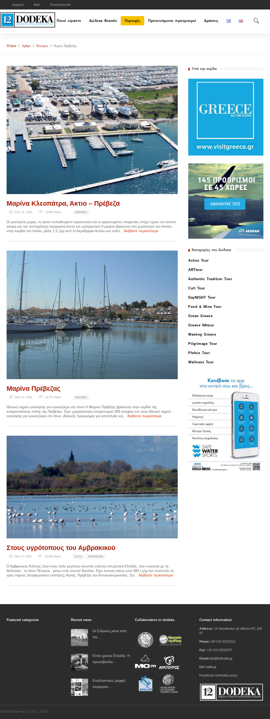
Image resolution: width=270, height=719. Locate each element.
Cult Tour (196, 288)
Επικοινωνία (60, 5)
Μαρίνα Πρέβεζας (33, 388)
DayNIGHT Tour (202, 297)
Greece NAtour (201, 325)
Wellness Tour (201, 362)
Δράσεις (211, 21)
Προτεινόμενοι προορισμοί (172, 21)
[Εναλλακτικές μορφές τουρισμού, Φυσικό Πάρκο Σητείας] (79, 687)
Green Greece (200, 316)
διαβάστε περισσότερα (141, 231)
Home (11, 46)
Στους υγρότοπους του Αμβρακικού (61, 547)
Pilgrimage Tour (202, 344)
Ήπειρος (42, 46)
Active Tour (198, 260)
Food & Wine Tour (204, 307)
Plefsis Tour (199, 353)
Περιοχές (132, 21)
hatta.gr (211, 667)
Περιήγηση (95, 556)
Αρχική (17, 5)
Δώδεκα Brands (103, 21)
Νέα (37, 5)
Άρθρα (26, 46)
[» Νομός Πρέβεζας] (92, 129)
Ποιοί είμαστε (69, 21)
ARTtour (195, 270)
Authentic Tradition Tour (210, 279)
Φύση (78, 556)
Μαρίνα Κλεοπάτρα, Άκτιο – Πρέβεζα (63, 203)
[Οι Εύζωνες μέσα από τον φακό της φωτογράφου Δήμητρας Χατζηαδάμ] (79, 637)
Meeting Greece (202, 334)
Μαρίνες (81, 212)
